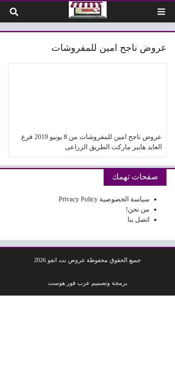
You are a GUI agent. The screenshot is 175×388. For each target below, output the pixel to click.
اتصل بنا (138, 219)
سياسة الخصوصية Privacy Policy (104, 199)
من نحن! (138, 209)
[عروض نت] (88, 9)
